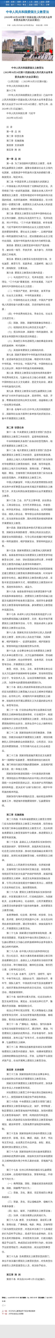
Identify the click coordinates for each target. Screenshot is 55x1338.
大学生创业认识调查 (16, 1314)
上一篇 (4, 1311)
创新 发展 (10, 2)
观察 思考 (21, 2)
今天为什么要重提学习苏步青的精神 (22, 1311)
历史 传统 (33, 5)
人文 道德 (33, 2)
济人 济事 (45, 5)
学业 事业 (21, 5)
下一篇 (4, 1314)
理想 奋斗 (10, 5)
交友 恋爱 (45, 2)
